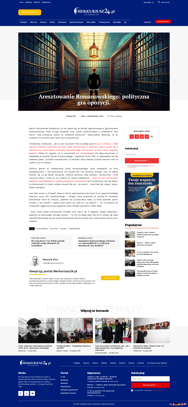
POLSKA (63, 228)
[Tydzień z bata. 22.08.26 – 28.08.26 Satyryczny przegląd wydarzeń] (130, 234)
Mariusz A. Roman (62, 351)
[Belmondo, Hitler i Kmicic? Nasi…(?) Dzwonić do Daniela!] (151, 330)
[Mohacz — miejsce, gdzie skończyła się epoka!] (130, 243)
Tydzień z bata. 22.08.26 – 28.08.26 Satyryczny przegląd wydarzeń (148, 234)
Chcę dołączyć (140, 161)
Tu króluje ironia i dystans (97, 381)
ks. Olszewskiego (85, 153)
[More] (152, 136)
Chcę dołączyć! (149, 385)
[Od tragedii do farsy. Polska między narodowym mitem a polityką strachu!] (130, 273)
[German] (176, 404)
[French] (173, 404)
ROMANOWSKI (74, 228)
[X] (137, 136)
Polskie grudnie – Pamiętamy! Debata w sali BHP (74, 347)
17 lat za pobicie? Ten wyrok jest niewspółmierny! (147, 253)
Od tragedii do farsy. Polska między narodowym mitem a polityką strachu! (147, 273)
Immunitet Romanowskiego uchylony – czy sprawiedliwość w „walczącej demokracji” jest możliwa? (97, 243)
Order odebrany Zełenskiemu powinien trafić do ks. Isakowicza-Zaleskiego (35, 347)
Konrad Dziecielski (101, 353)
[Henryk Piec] (34, 260)
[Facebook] (132, 136)
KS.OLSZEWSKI (42, 228)
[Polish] (185, 404)
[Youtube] (32, 393)
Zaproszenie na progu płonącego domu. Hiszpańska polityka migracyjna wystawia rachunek (148, 263)
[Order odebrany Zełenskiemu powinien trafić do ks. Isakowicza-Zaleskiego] (36, 330)
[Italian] (182, 404)
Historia (90, 387)
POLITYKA (54, 228)
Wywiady (90, 395)
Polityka (94, 90)
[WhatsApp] (142, 136)
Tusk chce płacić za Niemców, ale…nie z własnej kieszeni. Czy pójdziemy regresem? (112, 348)
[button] (149, 2)
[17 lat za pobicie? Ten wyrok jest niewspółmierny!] (130, 253)
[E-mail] (147, 136)
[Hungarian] (179, 404)
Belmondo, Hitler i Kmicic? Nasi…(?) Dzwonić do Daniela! (148, 347)
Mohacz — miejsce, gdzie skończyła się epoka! (146, 244)
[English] (170, 404)
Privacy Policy (156, 390)
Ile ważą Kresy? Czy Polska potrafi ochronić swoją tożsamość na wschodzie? (47, 243)
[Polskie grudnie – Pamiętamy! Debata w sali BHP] (75, 330)
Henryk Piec (71, 116)
